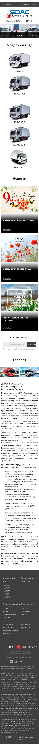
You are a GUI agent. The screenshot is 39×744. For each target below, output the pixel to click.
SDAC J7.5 (6, 588)
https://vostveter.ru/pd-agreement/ (13, 728)
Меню (31, 21)
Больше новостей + (19, 337)
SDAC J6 (5, 585)
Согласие (7, 349)
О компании (25, 4)
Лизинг (5, 611)
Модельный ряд (12, 21)
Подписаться (31, 344)
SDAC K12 (6, 597)
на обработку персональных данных (19, 349)
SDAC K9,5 (6, 594)
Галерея (24, 614)
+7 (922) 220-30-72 (6, 4)
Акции (5, 608)
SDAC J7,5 (6, 591)
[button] (35, 31)
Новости (35, 4)
